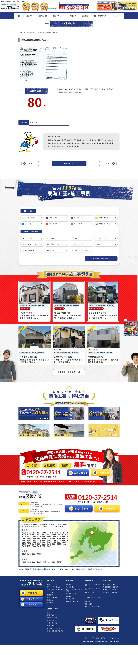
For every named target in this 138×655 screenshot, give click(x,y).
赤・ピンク (53, 224)
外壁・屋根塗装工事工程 (55, 631)
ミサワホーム (52, 238)
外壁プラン (51, 612)
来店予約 (32, 593)
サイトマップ (115, 638)
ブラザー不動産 (28, 250)
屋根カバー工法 (52, 584)
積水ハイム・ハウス (30, 244)
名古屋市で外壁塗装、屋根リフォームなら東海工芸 (104, 641)
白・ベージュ (30, 217)
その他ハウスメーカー (80, 250)
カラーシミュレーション (92, 606)
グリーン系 (78, 224)
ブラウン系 (53, 217)
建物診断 (87, 601)
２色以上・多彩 (104, 224)
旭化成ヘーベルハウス (55, 244)
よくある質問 (70, 598)
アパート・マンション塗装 (92, 598)
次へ (107, 163)
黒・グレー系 (79, 217)
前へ (30, 163)
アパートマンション (54, 587)
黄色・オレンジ (104, 217)
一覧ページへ (69, 163)
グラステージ (51, 625)
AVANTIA (50, 250)
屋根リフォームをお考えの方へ (92, 585)
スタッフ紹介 (70, 587)
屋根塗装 (50, 595)
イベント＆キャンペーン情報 (74, 590)
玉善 (98, 244)
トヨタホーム (101, 238)
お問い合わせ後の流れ (110, 592)
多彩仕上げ (51, 602)
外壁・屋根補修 (52, 597)
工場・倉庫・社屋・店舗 (55, 589)
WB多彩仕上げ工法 (53, 628)
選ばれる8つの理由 (109, 584)
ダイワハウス (28, 238)
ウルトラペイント (53, 623)
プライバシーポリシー (99, 638)
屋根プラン (51, 615)
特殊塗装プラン (52, 617)
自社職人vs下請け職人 (110, 589)
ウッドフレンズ (78, 244)
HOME (86, 638)
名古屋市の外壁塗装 (32, 580)
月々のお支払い (52, 620)
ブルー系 (28, 224)
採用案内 (69, 596)
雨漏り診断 (88, 604)
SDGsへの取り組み (72, 601)
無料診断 (32, 604)
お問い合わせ (32, 599)
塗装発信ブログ (71, 593)
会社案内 (69, 584)
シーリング (51, 592)
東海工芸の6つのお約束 (111, 587)
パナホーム (76, 238)
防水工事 (50, 600)
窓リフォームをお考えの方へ (92, 589)
